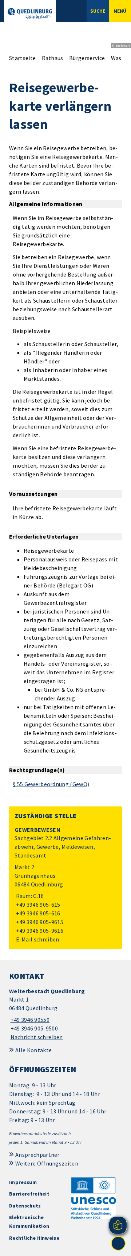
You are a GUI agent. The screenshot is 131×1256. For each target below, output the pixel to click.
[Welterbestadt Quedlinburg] (65, 1014)
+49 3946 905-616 (37, 913)
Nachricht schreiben (37, 1037)
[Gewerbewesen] (65, 885)
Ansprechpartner (37, 1154)
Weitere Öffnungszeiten (46, 1163)
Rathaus (52, 58)
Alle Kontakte (33, 1050)
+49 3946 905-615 (37, 904)
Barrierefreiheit (29, 1193)
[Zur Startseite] (30, 13)
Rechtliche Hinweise (34, 1238)
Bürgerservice (87, 58)
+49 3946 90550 (29, 1019)
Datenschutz (25, 1205)
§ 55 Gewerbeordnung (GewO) (51, 784)
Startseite (22, 58)
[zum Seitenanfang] (118, 1243)
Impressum (23, 1182)
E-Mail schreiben (37, 939)
